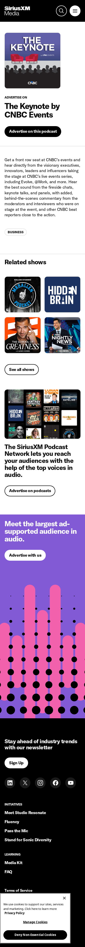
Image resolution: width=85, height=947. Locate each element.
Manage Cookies (35, 922)
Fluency (12, 821)
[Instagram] (40, 782)
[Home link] (17, 10)
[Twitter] (25, 782)
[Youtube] (70, 782)
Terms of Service (18, 891)
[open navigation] (75, 10)
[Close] (64, 898)
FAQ (8, 871)
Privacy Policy (14, 913)
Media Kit (13, 862)
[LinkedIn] (10, 782)
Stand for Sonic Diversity (28, 839)
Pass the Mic (16, 830)
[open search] (61, 10)
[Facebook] (55, 782)
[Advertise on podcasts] (42, 414)
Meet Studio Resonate (25, 812)
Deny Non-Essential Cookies (35, 935)
